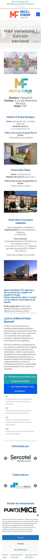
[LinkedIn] (20, 7)
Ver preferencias (20, 550)
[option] (20, 458)
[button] (38, 515)
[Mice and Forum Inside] (20, 14)
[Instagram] (23, 7)
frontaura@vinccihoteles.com (16, 246)
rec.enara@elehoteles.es (20, 129)
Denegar (20, 544)
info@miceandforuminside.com (21, 4)
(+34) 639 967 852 (21, 2)
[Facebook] (18, 7)
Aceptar (20, 538)
